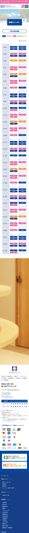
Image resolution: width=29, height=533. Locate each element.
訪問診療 (4, 520)
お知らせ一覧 (5, 495)
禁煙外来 (4, 524)
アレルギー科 (5, 510)
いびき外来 (5, 522)
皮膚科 (4, 508)
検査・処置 (5, 526)
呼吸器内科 (5, 518)
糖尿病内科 (5, 506)
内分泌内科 (5, 512)
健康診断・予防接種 (7, 528)
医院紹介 (4, 484)
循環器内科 (5, 514)
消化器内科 (5, 516)
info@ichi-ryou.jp (8, 397)
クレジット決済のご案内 (8, 488)
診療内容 (4, 502)
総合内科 (4, 504)
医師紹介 (4, 486)
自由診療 (3, 532)
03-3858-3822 (7, 393)
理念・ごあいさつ (6, 482)
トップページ (4, 476)
